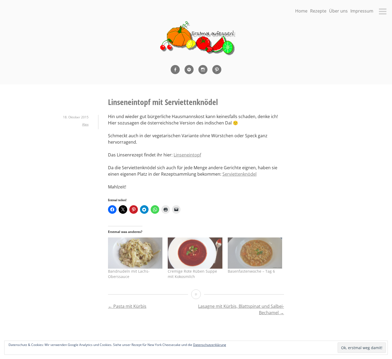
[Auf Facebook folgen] (175, 69)
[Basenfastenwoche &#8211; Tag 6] (255, 253)
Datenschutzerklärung (209, 344)
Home (301, 11)
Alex (85, 124)
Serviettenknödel (239, 174)
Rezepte (318, 11)
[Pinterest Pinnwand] (216, 69)
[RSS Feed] (189, 69)
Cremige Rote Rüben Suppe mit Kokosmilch (192, 274)
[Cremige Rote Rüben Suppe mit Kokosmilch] (195, 253)
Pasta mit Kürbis (127, 306)
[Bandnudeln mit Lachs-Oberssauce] (135, 253)
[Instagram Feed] (203, 69)
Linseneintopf (187, 155)
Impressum (361, 11)
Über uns (338, 11)
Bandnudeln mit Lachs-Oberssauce (129, 274)
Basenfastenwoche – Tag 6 (251, 271)
